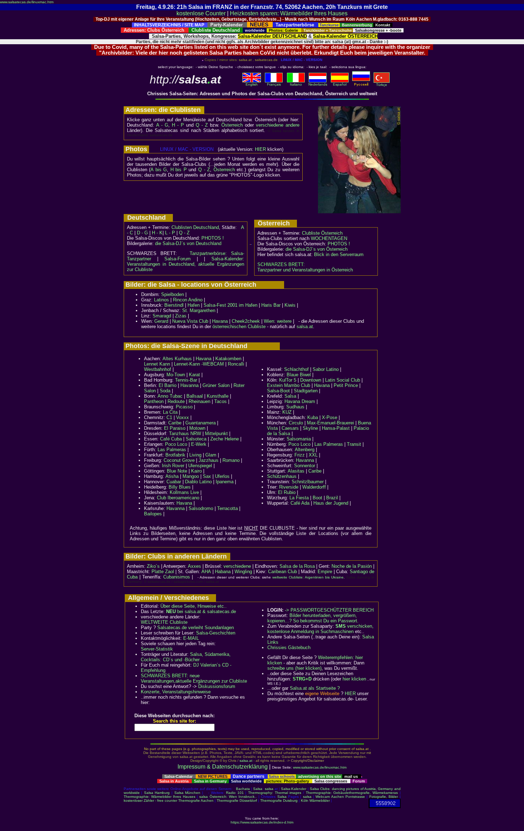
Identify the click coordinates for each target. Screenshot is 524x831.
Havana (220, 321)
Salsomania (299, 439)
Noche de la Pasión (352, 566)
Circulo (296, 422)
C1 (169, 417)
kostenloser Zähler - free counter (151, 800)
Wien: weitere (278, 321)
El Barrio (167, 385)
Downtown (310, 380)
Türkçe (381, 85)
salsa (269, 789)
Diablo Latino (198, 481)
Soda (165, 390)
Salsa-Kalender (293, 789)
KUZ (287, 412)
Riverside (288, 487)
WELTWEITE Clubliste (164, 622)
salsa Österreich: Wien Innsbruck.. (228, 797)
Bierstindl (174, 305)
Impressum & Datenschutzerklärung (223, 767)
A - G (162, 125)
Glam (210, 455)
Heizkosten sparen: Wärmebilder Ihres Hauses (289, 13)
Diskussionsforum (216, 686)
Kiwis (290, 305)
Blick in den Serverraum (339, 254)
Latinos (161, 299)
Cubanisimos (176, 577)
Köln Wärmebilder (315, 800)
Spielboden (172, 294)
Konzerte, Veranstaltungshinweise (176, 691)
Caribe (174, 422)
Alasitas (296, 471)
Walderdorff (314, 487)
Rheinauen (199, 401)
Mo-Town (175, 374)
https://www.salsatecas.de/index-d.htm (262, 822)
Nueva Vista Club (190, 321)
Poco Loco (176, 444)
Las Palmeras (172, 449)
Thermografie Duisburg (279, 800)
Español (339, 84)
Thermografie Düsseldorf (237, 800)
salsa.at (305, 326)
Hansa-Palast (336, 428)
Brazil (332, 497)
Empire (325, 571)
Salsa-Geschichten (215, 633)
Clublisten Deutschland (195, 227)
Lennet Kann (157, 364)
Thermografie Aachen (196, 800)
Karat (194, 374)
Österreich (232, 125)
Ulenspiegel (200, 465)
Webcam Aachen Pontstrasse (340, 797)
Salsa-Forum (177, 258)
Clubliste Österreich (322, 233)
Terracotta (227, 508)
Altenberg (304, 449)
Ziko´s (153, 566)
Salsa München (187, 793)
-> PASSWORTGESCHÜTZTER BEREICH (329, 610)
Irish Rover (173, 465)
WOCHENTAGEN (329, 238)
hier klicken (354, 679)
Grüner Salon (216, 385)
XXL (313, 455)
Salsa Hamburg (157, 793)
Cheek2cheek (246, 321)
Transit (354, 444)
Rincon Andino (187, 299)
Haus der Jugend (330, 503)
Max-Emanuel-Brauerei (330, 422)
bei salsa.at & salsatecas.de (201, 611)
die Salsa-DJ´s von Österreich (317, 249)
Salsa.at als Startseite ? (315, 688)
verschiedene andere (277, 125)
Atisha (172, 476)
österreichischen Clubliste (239, 326)
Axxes (194, 566)
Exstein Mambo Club (288, 385)
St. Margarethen (198, 310)
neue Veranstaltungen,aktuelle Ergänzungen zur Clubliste (194, 678)
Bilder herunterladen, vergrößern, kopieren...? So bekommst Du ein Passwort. (313, 618)
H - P (178, 125)
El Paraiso (174, 428)
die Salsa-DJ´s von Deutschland (188, 243)
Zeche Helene (224, 439)
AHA (206, 571)
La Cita (170, 412)
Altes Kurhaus (177, 358)
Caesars (290, 428)
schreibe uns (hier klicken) (294, 668)
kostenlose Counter (201, 13)
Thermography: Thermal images (274, 793)
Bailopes (153, 513)
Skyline (310, 428)
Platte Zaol (162, 571)
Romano (231, 460)
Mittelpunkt (216, 433)
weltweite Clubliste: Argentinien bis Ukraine (308, 577)
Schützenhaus (282, 476)
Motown (197, 428)
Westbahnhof (157, 369)
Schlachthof (296, 369)
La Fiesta (299, 497)
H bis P (178, 169)
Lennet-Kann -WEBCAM (199, 364)
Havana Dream (299, 401)
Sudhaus (295, 406)
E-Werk (198, 444)
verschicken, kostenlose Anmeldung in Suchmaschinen (320, 628)
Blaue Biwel (299, 374)
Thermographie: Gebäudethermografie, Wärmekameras (352, 793)
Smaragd (162, 315)
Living (195, 455)
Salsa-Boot (278, 390)
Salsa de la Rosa (297, 566)
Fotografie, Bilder (383, 797)
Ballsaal (194, 396)
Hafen (193, 305)
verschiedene (237, 566)
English (252, 84)
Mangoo (191, 476)
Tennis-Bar (186, 380)
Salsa (290, 396)
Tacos (220, 401)
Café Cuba (171, 439)
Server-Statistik (157, 649)
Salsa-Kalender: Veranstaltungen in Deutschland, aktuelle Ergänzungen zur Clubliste (185, 264)
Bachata (243, 789)
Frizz (299, 455)
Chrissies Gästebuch (288, 647)
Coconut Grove (179, 460)
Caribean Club (282, 571)
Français (274, 84)
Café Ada (300, 503)
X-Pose (329, 417)
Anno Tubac (170, 396)
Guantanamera (200, 422)
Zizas (180, 315)
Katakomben (228, 358)
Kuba (312, 417)
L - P (170, 232)
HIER (260, 149)
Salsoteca (196, 439)
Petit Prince (346, 385)
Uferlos (222, 476)
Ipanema (224, 481)
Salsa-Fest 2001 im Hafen (230, 305)
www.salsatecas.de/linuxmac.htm (26, 2)
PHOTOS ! (212, 238)
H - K (157, 232)
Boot (317, 497)
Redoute (176, 401)
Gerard (161, 321)
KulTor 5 (287, 380)
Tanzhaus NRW (185, 433)
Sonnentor (304, 465)
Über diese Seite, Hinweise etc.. (193, 606)
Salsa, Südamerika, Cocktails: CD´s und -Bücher (186, 657)
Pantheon (154, 401)
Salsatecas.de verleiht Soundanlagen (195, 627)
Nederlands (317, 84)
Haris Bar (271, 305)
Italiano (296, 84)
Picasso (184, 406)
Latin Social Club (342, 380)
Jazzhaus (209, 460)
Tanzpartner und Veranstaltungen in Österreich (305, 269)
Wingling (243, 571)
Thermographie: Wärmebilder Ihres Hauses (159, 797)
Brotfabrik (175, 455)
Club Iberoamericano (178, 497)
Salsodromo (201, 508)
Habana (223, 571)
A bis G (158, 169)
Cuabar (173, 481)
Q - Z (202, 125)
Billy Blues (180, 487)
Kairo (196, 471)
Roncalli (236, 364)
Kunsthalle (217, 396)
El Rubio (287, 492)
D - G (142, 232)
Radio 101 (235, 793)
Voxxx (182, 417)
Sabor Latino (326, 369)
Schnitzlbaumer (308, 481)
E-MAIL (191, 638)
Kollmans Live (184, 492)
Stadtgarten (306, 390)
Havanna (189, 385)
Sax (207, 476)
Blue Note (177, 471)
